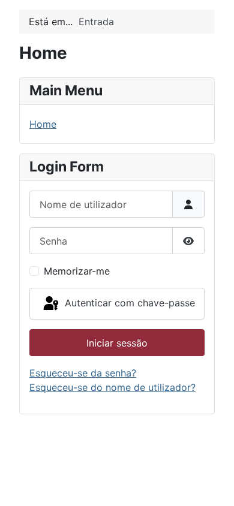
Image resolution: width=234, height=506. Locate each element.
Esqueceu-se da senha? (82, 373)
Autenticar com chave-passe (128, 303)
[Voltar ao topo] (213, 483)
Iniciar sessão (117, 343)
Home (42, 124)
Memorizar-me (77, 271)
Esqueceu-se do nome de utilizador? (112, 387)
